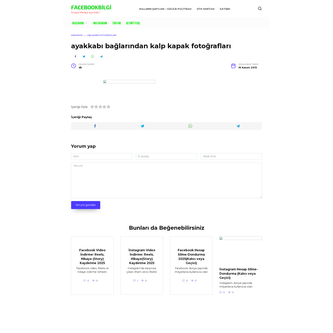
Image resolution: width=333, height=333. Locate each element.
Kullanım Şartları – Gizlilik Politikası (165, 9)
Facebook (78, 23)
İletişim (225, 9)
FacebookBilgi (91, 7)
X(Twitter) (133, 23)
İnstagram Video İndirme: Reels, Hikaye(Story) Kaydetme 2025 (142, 256)
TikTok (116, 23)
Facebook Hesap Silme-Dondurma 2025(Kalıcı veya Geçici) (191, 256)
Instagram (100, 23)
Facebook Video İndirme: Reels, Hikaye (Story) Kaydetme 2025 (92, 256)
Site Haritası (206, 9)
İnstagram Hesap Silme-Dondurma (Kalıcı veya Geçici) (238, 273)
